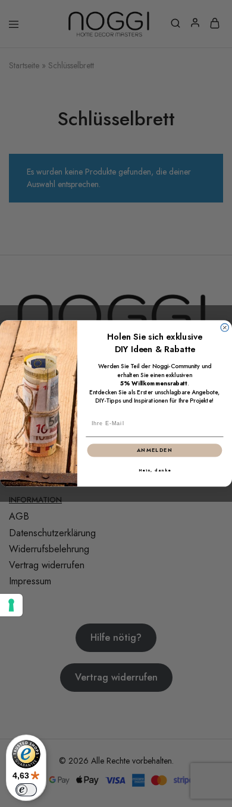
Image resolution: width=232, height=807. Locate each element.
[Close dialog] (224, 327)
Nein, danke (155, 470)
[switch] (26, 789)
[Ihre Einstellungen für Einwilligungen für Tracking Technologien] (11, 605)
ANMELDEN (155, 450)
